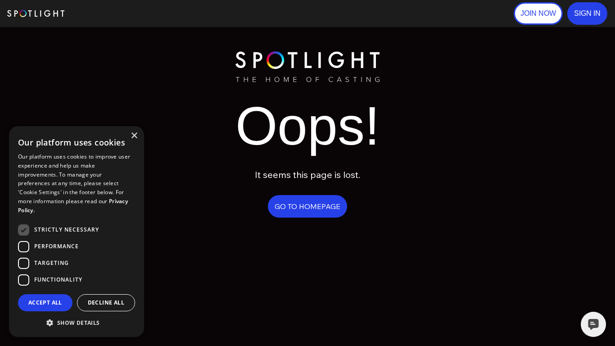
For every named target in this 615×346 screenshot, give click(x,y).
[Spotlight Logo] (307, 55)
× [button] (134, 135)
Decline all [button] (106, 302)
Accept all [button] (45, 302)
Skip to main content (99, 14)
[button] (587, 13)
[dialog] (76, 231)
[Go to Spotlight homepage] (36, 13)
